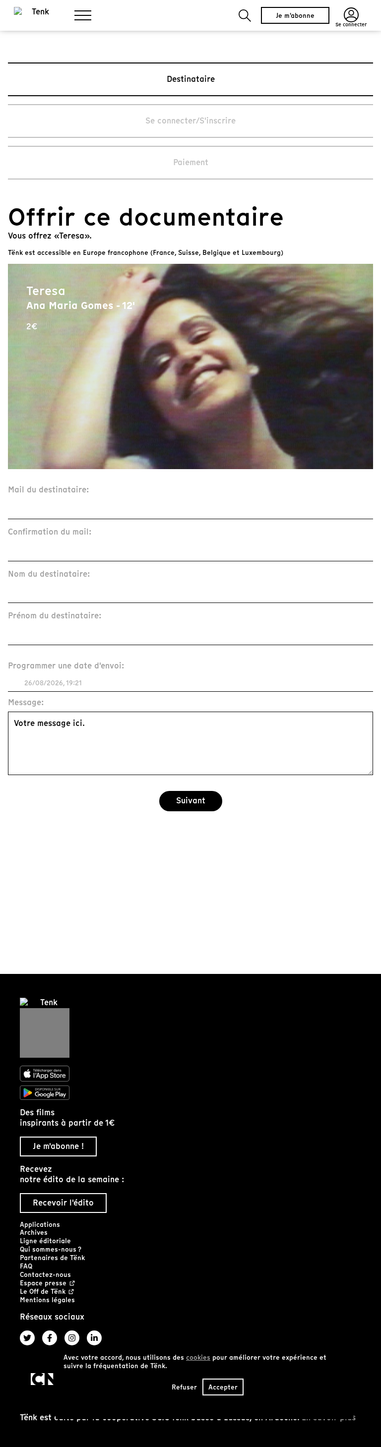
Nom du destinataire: (49, 574)
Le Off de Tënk (42, 1292)
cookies (198, 1357)
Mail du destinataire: (48, 490)
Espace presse (43, 1283)
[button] (245, 15)
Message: (26, 703)
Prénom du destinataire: (55, 616)
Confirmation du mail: (50, 532)
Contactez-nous (45, 1274)
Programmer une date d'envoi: (66, 666)
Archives (34, 1232)
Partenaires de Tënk (52, 1258)
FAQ (26, 1266)
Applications (40, 1224)
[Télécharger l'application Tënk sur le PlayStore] (190, 1092)
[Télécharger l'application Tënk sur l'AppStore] (190, 1074)
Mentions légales (47, 1300)
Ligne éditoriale (45, 1241)
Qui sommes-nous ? (50, 1249)
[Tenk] (190, 1028)
